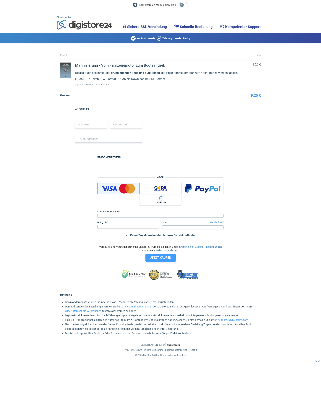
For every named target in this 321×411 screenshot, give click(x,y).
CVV (164, 222)
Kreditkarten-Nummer (108, 211)
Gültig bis (102, 222)
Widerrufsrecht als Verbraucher (83, 311)
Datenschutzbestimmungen (136, 306)
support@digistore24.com (233, 319)
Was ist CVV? (217, 222)
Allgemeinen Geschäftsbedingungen (201, 246)
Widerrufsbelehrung (166, 250)
